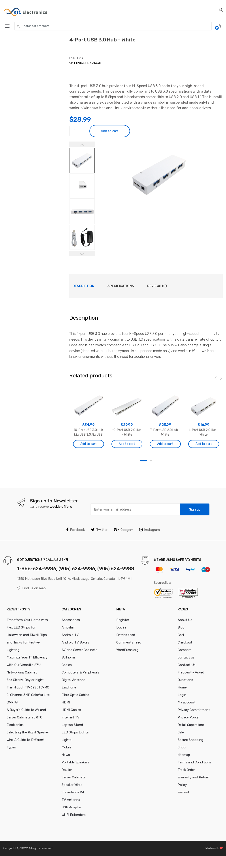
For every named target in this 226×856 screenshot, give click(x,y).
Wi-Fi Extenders (74, 815)
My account (187, 702)
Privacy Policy (188, 717)
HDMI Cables (71, 710)
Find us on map (34, 588)
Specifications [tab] (120, 286)
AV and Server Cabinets (79, 650)
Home (182, 687)
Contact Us (187, 665)
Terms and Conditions (194, 762)
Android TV (70, 635)
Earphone (69, 687)
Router (67, 770)
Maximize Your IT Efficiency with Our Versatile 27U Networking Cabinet (27, 664)
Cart (181, 635)
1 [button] (143, 460)
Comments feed (128, 642)
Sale (181, 732)
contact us (186, 657)
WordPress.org (127, 650)
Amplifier (68, 627)
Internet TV (70, 717)
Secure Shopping (190, 740)
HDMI (66, 702)
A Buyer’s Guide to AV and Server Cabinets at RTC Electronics (26, 717)
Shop (182, 747)
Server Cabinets (74, 777)
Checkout (185, 642)
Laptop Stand (72, 725)
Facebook (77, 530)
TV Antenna (71, 800)
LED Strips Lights (75, 732)
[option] (159, 175)
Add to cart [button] (88, 444)
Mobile (66, 747)
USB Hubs (76, 58)
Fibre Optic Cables (75, 695)
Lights (67, 740)
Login (182, 695)
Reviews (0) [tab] (157, 286)
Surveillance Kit (73, 792)
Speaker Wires (72, 785)
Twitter (101, 530)
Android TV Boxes (75, 642)
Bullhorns (69, 657)
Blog (181, 627)
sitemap (184, 755)
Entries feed (125, 635)
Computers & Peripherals (80, 672)
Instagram (152, 530)
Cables (67, 665)
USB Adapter (71, 807)
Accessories (71, 620)
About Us (185, 620)
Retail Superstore (191, 725)
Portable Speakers (75, 762)
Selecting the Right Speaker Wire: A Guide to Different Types (28, 739)
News (66, 755)
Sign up (194, 509)
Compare (184, 650)
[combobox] (113, 26)
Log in (121, 627)
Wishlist (183, 792)
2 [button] (151, 460)
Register (122, 620)
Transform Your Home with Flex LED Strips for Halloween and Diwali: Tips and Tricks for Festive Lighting (27, 635)
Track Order (186, 770)
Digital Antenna (73, 680)
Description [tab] (83, 286)
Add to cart (110, 131)
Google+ (127, 530)
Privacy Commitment (194, 710)
